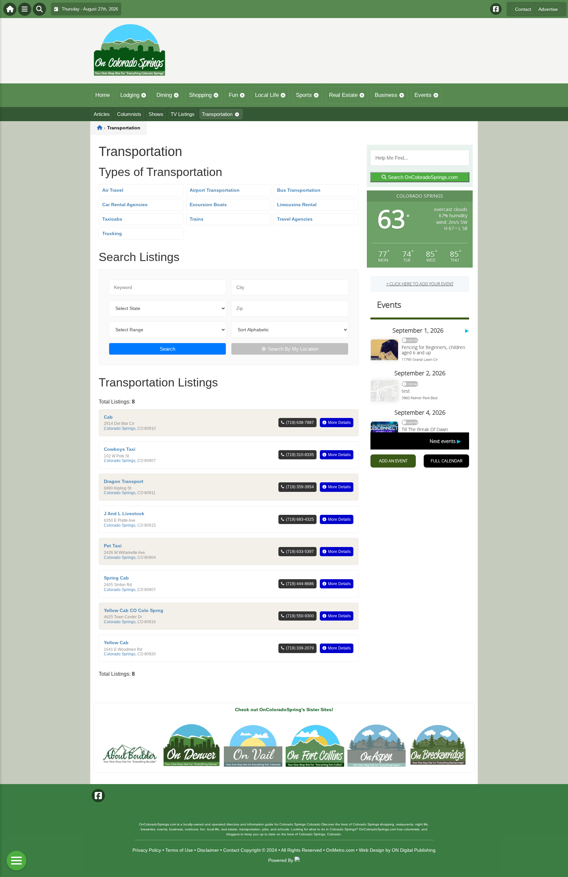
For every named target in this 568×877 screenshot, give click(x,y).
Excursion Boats (208, 204)
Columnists (129, 114)
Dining (164, 95)
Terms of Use (179, 850)
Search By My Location (293, 349)
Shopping (200, 95)
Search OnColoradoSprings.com (422, 177)
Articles (102, 114)
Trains (196, 219)
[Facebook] (496, 9)
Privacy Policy (146, 850)
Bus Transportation (298, 190)
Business (386, 95)
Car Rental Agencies (125, 204)
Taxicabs (112, 219)
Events (423, 95)
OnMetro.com (340, 850)
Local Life (267, 95)
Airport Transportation (215, 190)
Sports (304, 95)
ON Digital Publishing (414, 850)
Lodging (129, 95)
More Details (339, 422)
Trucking (112, 233)
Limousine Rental (297, 204)
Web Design (371, 850)
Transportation (217, 114)
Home (102, 95)
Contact (523, 9)
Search (167, 349)
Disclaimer (208, 850)
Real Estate (343, 95)
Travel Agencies (295, 219)
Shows (156, 114)
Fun (233, 95)
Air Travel (112, 190)
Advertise (548, 9)
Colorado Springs (119, 428)
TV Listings (183, 114)
